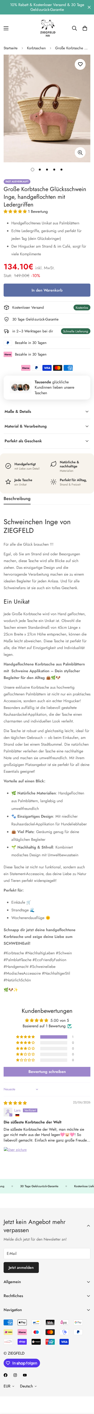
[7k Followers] (5, 1375)
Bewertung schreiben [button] (47, 1071)
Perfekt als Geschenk (23, 441)
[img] (15, 1103)
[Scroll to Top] (85, 1388)
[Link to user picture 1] (15, 1158)
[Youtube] (25, 1375)
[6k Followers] (15, 1375)
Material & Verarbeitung (26, 426)
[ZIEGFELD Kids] (47, 28)
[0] (84, 28)
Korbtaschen (36, 48)
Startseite (11, 48)
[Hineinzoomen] (80, 152)
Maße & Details (18, 411)
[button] (16, 211)
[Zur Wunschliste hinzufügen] (80, 64)
